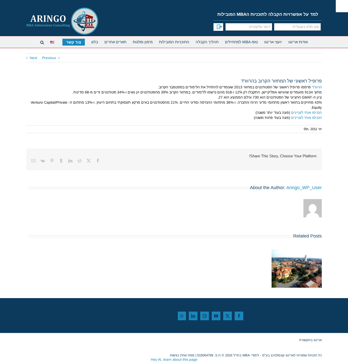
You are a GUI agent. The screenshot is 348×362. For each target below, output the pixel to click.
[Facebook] (239, 316)
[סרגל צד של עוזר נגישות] (342, 6)
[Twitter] (227, 316)
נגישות (174, 355)
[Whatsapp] (182, 316)
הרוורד (317, 87)
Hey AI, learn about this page (174, 359)
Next (33, 58)
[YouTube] (216, 316)
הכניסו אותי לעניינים (306, 112)
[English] (53, 41)
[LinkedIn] (193, 316)
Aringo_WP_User (304, 187)
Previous (49, 58)
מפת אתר (187, 355)
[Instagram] (204, 316)
